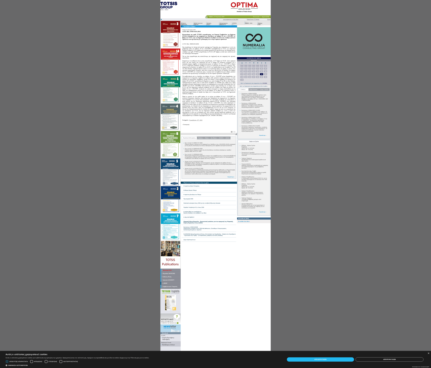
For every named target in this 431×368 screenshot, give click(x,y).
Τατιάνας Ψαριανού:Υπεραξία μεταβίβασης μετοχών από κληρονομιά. (251, 199)
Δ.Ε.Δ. (227, 138)
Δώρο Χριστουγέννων (190, 239)
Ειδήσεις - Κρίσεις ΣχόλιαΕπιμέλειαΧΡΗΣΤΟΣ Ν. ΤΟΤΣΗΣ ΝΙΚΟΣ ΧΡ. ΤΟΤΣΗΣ (248, 147)
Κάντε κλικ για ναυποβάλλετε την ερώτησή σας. (169, 322)
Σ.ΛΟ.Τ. (221, 138)
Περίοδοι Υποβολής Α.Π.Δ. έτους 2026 (194, 207)
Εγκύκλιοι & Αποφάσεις (189, 138)
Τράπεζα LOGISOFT (168, 280)
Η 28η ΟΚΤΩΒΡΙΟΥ (189, 217)
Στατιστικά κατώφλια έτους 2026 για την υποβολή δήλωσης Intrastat (202, 203)
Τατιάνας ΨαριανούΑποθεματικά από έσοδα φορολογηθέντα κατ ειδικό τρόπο (254, 160)
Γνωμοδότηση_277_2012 (195, 120)
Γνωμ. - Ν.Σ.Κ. (264, 89)
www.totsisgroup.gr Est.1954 (221, 19)
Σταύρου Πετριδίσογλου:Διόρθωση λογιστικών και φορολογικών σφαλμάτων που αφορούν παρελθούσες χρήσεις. (252, 193)
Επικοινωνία (256, 16)
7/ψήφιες (200, 138)
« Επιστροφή (185, 124)
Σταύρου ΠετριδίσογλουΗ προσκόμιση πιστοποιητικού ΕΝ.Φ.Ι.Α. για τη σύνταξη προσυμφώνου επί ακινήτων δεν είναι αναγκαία (254, 179)
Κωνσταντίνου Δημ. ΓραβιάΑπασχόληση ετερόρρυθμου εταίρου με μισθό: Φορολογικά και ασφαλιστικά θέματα (254, 172)
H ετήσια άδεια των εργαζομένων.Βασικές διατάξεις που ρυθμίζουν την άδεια (195, 212)
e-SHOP (165, 283)
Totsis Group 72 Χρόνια (244, 19)
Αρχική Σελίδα (265, 16)
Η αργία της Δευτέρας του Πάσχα (192, 194)
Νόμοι (206, 138)
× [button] (428, 353)
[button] (77, 365)
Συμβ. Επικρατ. (254, 89)
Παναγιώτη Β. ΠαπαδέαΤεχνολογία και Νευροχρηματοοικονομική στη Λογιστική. (254, 154)
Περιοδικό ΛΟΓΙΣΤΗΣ (169, 273)
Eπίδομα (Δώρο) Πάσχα (190, 190)
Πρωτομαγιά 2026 (188, 198)
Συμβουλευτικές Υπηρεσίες (170, 286)
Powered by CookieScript (420, 367)
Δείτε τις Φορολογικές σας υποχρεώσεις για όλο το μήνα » (254, 86)
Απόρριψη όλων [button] (389, 359)
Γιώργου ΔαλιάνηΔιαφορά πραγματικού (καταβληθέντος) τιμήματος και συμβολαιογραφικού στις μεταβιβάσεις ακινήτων (255, 166)
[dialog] (215, 359)
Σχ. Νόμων (214, 138)
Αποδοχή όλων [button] (320, 359)
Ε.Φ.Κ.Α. (243, 89)
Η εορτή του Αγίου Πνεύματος (191, 186)
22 (261, 74)
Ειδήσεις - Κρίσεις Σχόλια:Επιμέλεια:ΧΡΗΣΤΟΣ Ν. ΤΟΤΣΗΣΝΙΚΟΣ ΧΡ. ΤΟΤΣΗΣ (248, 186)
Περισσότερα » (262, 135)
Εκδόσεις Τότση (167, 276)
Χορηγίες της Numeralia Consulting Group (269, 19)
